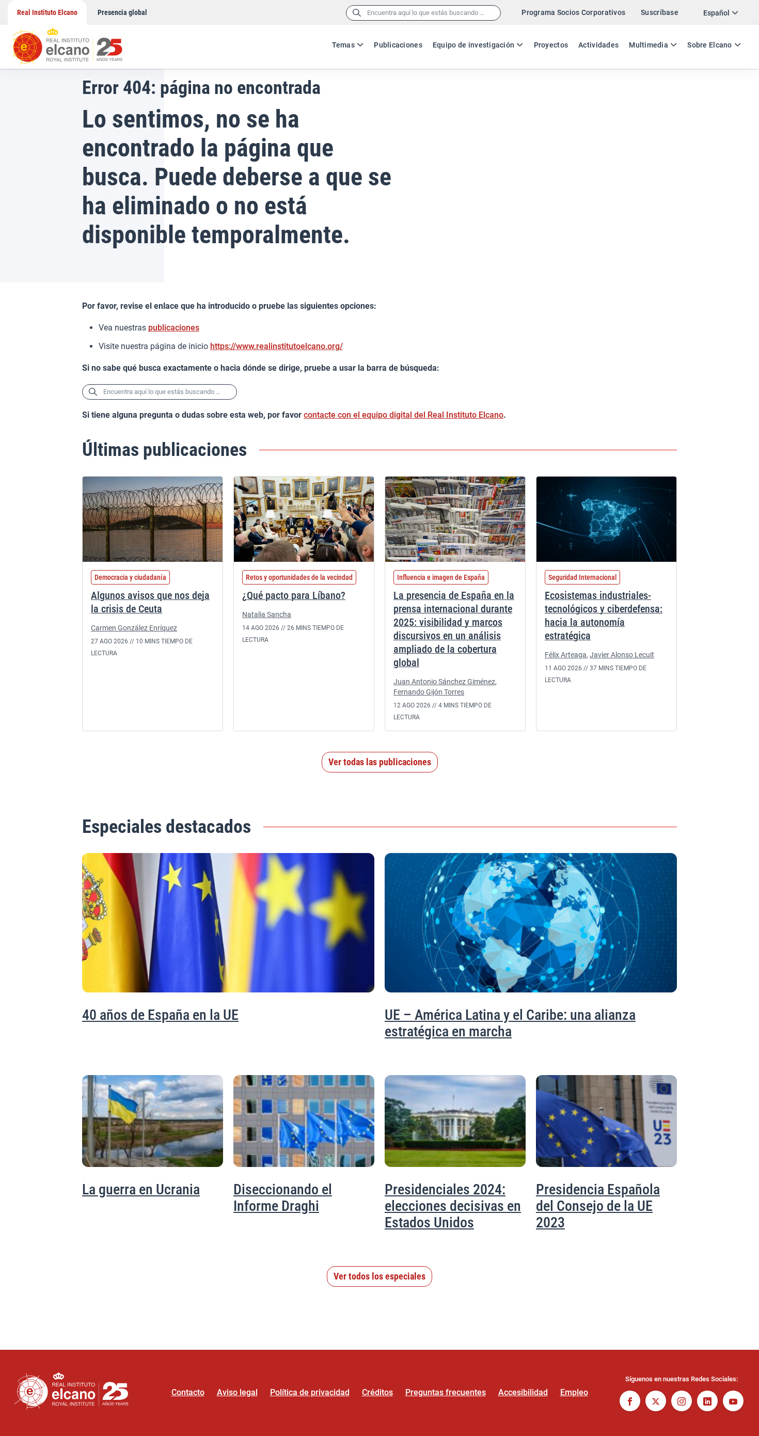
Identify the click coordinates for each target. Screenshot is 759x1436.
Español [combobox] (716, 13)
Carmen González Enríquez (134, 628)
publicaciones (173, 328)
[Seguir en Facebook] (630, 1402)
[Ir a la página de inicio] (77, 41)
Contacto (187, 1392)
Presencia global (122, 12)
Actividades (598, 45)
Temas (343, 45)
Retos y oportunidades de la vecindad (299, 577)
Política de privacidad (310, 1392)
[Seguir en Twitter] (655, 1402)
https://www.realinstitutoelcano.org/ (276, 346)
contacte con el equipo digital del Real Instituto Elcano (403, 415)
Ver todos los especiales (379, 1276)
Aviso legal (237, 1392)
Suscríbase (659, 12)
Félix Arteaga (566, 655)
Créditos (377, 1392)
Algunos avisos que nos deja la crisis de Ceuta (150, 602)
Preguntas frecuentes (445, 1392)
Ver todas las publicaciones (379, 761)
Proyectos (551, 45)
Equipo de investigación (473, 45)
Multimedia (648, 45)
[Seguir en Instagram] (681, 1402)
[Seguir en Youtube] (733, 1402)
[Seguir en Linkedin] (707, 1402)
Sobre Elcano (709, 45)
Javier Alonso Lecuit (622, 655)
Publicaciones (398, 45)
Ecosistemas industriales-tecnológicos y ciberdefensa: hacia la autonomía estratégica (603, 615)
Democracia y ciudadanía (130, 577)
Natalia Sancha (266, 614)
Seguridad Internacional (582, 577)
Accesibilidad (523, 1392)
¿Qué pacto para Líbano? (293, 595)
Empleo (574, 1392)
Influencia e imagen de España (441, 577)
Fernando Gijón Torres (428, 692)
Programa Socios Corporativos (573, 12)
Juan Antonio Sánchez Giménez (444, 681)
